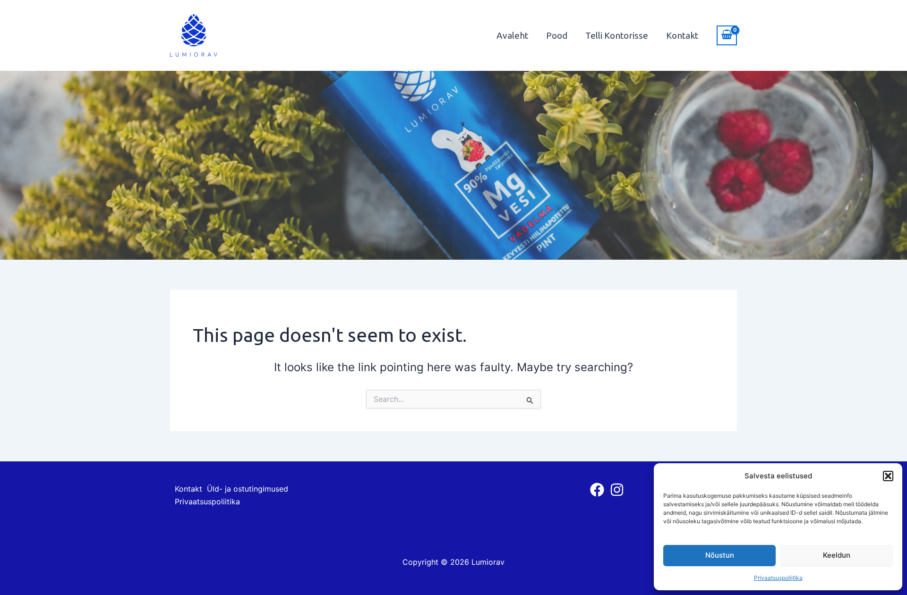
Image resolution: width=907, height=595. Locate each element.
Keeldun (836, 555)
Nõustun (719, 555)
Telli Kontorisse (616, 35)
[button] (888, 476)
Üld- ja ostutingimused (247, 488)
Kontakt (682, 35)
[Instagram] (617, 490)
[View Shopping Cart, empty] (727, 35)
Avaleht (512, 35)
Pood (556, 35)
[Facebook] (597, 490)
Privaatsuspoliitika (778, 577)
